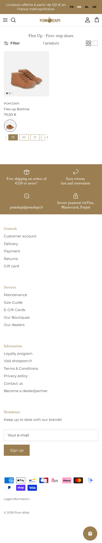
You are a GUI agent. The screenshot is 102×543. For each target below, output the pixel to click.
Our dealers (14, 324)
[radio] (10, 126)
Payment (12, 251)
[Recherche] (15, 20)
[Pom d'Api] (51, 20)
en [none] (79, 7)
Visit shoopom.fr (18, 361)
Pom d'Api (21, 512)
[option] (71, 7)
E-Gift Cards (14, 310)
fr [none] (72, 7)
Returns (11, 258)
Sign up (16, 450)
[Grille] (88, 43)
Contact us (13, 383)
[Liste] (95, 43)
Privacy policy (16, 376)
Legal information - (17, 499)
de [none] (94, 7)
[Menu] (5, 20)
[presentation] (47, 137)
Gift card (11, 266)
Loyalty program (18, 353)
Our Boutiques (17, 317)
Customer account (20, 236)
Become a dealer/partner (26, 391)
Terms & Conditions (21, 368)
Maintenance (15, 295)
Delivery (11, 243)
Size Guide (13, 302)
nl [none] (87, 7)
